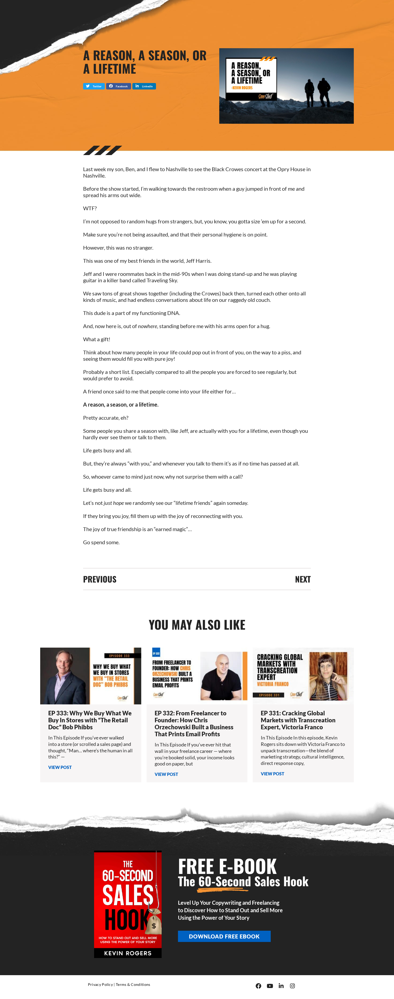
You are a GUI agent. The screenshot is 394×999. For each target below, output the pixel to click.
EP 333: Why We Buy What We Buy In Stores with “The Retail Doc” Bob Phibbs (90, 720)
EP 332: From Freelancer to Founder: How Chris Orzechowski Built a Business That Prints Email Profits (194, 723)
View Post (60, 767)
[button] (94, 86)
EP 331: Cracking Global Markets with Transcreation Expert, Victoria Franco (298, 720)
